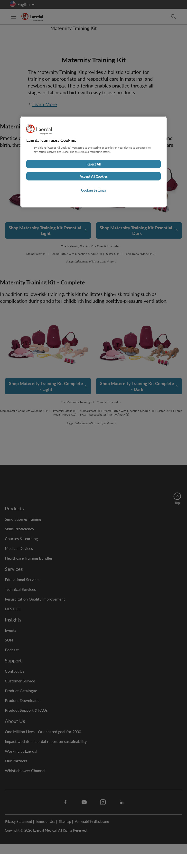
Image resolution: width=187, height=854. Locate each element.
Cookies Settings (93, 190)
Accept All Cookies (94, 176)
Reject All (93, 164)
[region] (93, 161)
